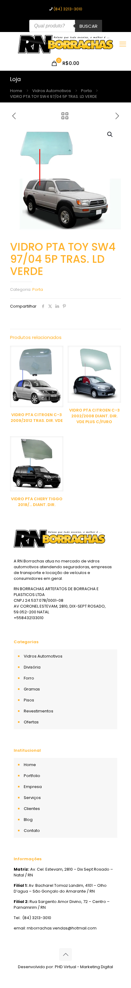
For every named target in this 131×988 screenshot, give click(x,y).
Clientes (32, 808)
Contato (32, 830)
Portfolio (32, 776)
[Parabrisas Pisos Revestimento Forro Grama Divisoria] (65, 44)
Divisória (32, 667)
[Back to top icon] (65, 954)
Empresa (33, 787)
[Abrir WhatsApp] (116, 972)
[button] (110, 134)
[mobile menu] (123, 44)
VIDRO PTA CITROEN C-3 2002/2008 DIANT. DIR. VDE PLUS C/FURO (94, 416)
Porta (86, 91)
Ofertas (31, 722)
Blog (28, 819)
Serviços (32, 798)
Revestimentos (38, 711)
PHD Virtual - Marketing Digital (84, 967)
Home (16, 91)
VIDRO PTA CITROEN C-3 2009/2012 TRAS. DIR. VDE (37, 417)
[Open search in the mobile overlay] (65, 26)
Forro (29, 678)
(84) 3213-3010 (67, 9)
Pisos (29, 700)
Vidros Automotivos (51, 91)
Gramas (32, 689)
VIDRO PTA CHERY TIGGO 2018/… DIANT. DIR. (36, 502)
